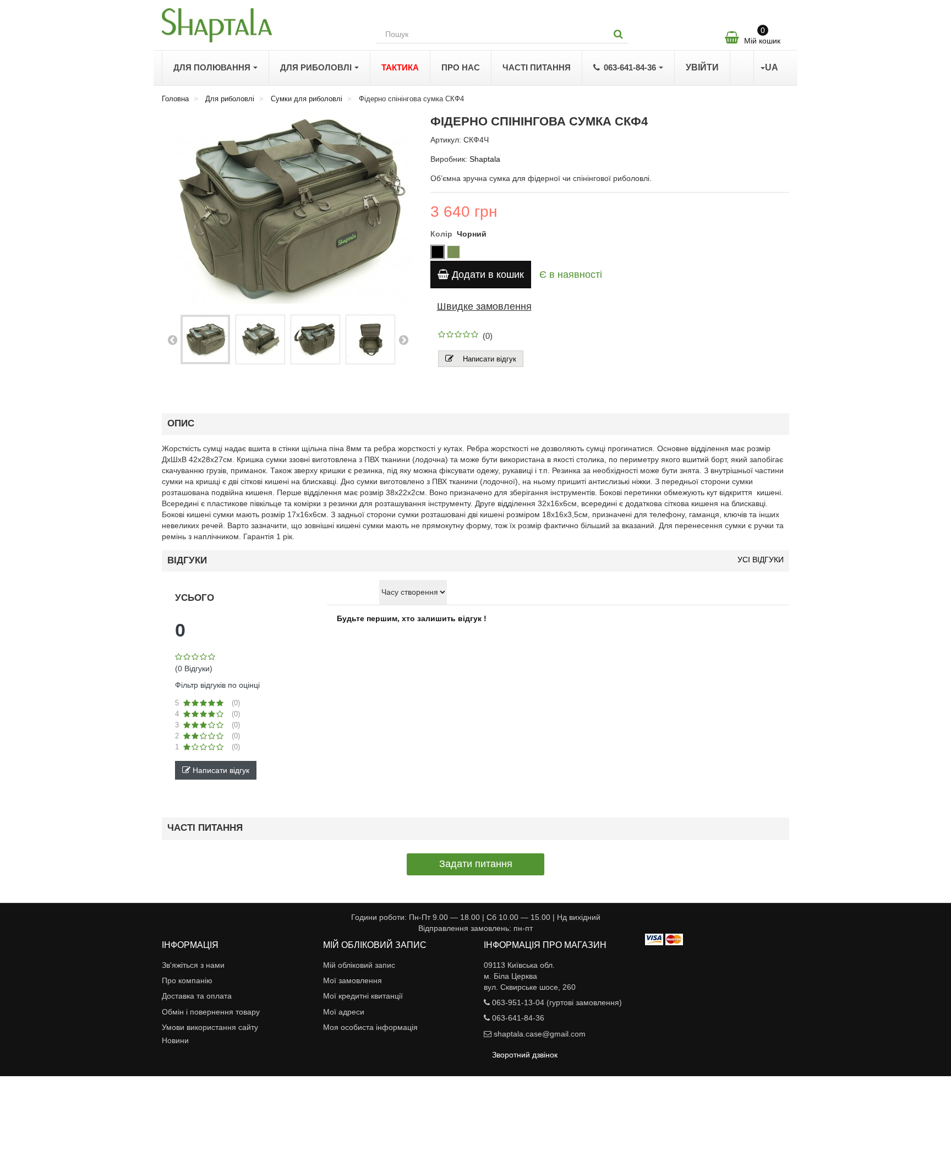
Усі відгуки (760, 560)
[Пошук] (618, 34)
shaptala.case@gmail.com (540, 1033)
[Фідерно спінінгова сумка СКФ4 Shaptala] (205, 339)
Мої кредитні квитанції (363, 995)
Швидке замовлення (484, 306)
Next (403, 339)
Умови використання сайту (210, 1027)
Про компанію (187, 980)
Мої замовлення (352, 980)
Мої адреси (343, 1011)
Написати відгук (489, 359)
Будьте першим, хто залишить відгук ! (412, 618)
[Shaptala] (261, 25)
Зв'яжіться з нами (193, 965)
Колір (442, 233)
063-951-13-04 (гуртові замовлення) (557, 1002)
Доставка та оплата (197, 995)
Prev (172, 339)
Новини (175, 1040)
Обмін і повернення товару (211, 1011)
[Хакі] (453, 252)
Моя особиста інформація (370, 1027)
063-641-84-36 (518, 1017)
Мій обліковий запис (359, 965)
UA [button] (771, 67)
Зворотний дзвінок (525, 1054)
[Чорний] (437, 252)
